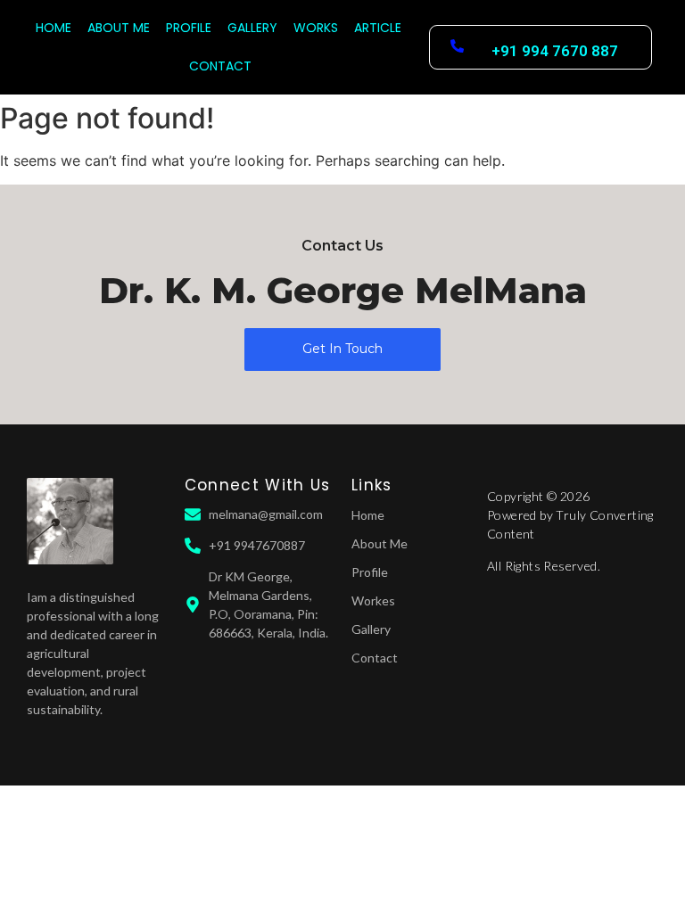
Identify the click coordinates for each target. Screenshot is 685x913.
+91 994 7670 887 (554, 51)
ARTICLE (377, 28)
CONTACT (220, 66)
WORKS (315, 28)
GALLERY (252, 28)
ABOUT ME (118, 28)
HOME (53, 28)
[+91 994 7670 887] (457, 46)
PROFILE (188, 28)
